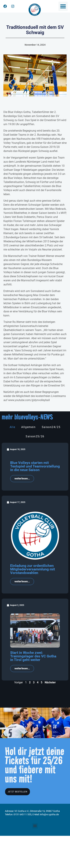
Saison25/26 (35, 436)
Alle (12, 427)
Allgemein (28, 427)
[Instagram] (12, 6)
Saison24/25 (51, 427)
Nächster (50, 682)
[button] (63, 6)
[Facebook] (5, 6)
